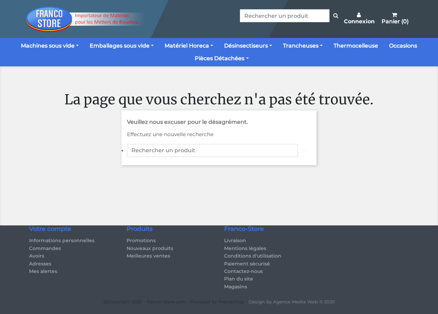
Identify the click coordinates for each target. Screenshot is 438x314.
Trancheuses (301, 45)
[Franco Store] (84, 18)
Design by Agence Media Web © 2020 (291, 301)
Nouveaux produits (150, 248)
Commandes (45, 248)
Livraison (235, 240)
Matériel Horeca (187, 45)
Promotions (141, 240)
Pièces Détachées (219, 58)
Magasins (235, 287)
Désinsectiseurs (246, 45)
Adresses (40, 264)
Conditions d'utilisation (252, 256)
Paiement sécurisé (247, 264)
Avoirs (36, 256)
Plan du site (238, 279)
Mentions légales (245, 248)
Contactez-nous (243, 271)
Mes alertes (43, 271)
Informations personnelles (61, 240)
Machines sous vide (48, 45)
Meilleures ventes (148, 256)
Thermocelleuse (356, 45)
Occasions (403, 45)
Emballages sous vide (120, 45)
